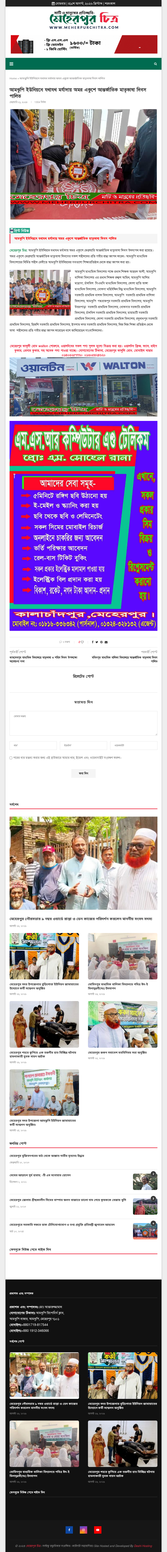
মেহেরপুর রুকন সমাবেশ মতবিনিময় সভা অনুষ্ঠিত (117, 1053)
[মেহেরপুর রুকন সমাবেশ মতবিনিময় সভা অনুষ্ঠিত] (122, 1024)
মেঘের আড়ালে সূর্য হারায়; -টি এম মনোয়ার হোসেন (40, 1175)
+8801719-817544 (34, 1325)
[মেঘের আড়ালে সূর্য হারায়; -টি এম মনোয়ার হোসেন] (145, 1182)
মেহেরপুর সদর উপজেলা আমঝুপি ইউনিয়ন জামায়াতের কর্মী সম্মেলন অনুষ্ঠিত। (43, 1123)
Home (13, 78)
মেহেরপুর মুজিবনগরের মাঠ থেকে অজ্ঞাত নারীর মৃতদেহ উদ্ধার (47, 1156)
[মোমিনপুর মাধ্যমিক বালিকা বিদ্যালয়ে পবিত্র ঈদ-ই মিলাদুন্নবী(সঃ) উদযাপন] (122, 956)
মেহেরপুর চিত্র (33, 1546)
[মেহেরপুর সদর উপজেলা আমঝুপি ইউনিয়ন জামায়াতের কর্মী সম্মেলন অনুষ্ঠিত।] (44, 1092)
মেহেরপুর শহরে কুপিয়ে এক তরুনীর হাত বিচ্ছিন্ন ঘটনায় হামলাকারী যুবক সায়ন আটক (43, 1055)
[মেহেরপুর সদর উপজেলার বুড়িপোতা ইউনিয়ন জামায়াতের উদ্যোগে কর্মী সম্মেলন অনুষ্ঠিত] (44, 956)
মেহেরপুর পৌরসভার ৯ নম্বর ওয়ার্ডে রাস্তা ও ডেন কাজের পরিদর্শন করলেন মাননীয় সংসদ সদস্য (81, 919)
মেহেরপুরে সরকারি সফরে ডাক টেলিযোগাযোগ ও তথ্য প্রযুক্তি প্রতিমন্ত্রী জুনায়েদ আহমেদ (62, 1225)
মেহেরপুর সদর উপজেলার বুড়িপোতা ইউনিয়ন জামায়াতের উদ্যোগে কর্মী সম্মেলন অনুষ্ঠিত (44, 987)
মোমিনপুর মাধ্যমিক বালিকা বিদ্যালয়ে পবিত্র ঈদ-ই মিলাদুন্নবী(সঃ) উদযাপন (118, 987)
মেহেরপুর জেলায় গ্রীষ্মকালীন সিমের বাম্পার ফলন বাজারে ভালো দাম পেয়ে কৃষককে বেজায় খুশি (68, 1200)
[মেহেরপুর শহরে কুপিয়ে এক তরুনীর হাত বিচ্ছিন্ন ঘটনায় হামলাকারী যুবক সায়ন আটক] (44, 1024)
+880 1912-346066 (35, 1331)
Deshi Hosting (143, 1546)
